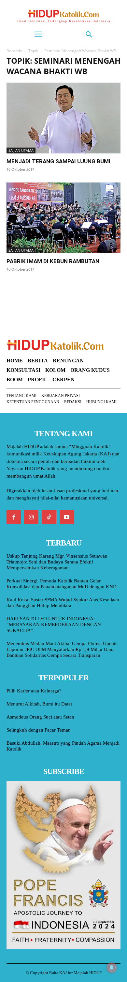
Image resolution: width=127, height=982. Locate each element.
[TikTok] (49, 517)
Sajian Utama (21, 150)
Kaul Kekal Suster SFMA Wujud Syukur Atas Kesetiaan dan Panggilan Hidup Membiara (63, 602)
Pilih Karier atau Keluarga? (34, 690)
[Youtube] (67, 517)
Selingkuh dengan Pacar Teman (39, 730)
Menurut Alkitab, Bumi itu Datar (39, 703)
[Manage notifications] (111, 967)
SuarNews (18, 286)
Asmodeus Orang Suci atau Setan (40, 717)
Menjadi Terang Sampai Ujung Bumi (58, 161)
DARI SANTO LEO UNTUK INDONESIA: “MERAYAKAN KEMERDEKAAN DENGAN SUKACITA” (54, 624)
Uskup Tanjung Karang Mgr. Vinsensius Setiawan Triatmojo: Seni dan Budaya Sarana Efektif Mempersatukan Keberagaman (57, 561)
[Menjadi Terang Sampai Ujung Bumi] (63, 118)
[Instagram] (31, 517)
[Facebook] (14, 517)
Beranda (14, 51)
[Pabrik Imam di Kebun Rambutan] (63, 217)
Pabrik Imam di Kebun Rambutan (53, 261)
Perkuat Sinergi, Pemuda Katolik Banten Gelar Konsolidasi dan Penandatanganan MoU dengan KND (62, 583)
